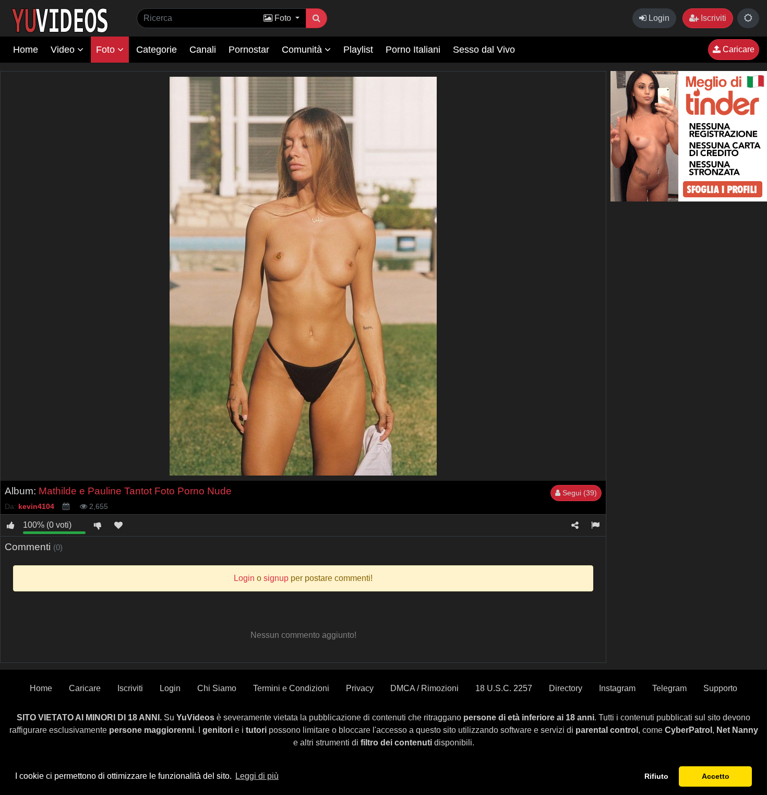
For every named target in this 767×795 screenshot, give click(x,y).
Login (657, 18)
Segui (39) (578, 493)
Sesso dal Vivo (484, 49)
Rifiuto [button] (656, 776)
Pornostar (249, 49)
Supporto (720, 688)
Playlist (358, 49)
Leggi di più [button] (257, 776)
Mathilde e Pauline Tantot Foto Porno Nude (135, 490)
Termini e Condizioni (291, 688)
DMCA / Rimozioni (424, 688)
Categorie (156, 49)
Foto (106, 49)
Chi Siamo (216, 688)
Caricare (737, 49)
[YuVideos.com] (60, 19)
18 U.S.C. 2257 (503, 688)
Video (64, 49)
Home (25, 49)
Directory (565, 688)
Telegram (669, 688)
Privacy (360, 688)
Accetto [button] (715, 776)
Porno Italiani (413, 49)
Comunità (303, 49)
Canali (202, 49)
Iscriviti (712, 18)
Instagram (617, 688)
